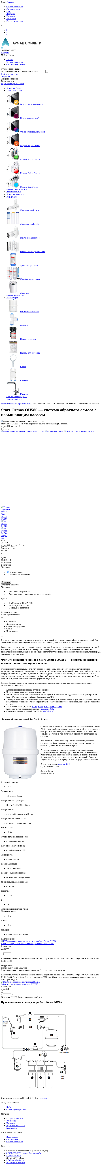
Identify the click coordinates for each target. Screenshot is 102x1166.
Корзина (5, 83)
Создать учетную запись (17, 1109)
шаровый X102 (47, 709)
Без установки (16, 572)
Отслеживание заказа (10, 71)
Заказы (9, 59)
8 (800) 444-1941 (13, 1155)
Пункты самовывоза (15, 1125)
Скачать (43, 1098)
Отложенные (12, 1139)
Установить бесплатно (19, 575)
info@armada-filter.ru (15, 1160)
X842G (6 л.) (48, 711)
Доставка (10, 14)
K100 (34, 706)
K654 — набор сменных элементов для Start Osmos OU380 (27, 943)
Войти (4, 74)
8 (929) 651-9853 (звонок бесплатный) (23, 1153)
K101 (46, 706)
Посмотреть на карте (15, 1162)
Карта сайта (11, 1128)
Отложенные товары (15, 64)
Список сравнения (14, 7)
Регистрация (12, 74)
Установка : (6, 567)
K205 (40, 706)
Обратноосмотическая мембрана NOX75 (19, 984)
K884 (60, 706)
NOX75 (53, 706)
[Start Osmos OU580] (55, 431)
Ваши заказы (12, 1137)
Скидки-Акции (13, 9)
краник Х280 (64, 764)
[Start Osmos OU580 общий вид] (79, 431)
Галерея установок (14, 21)
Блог (8, 11)
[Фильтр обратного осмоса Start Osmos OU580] (23, 431)
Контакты (10, 16)
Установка (11, 18)
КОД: (3, 540)
